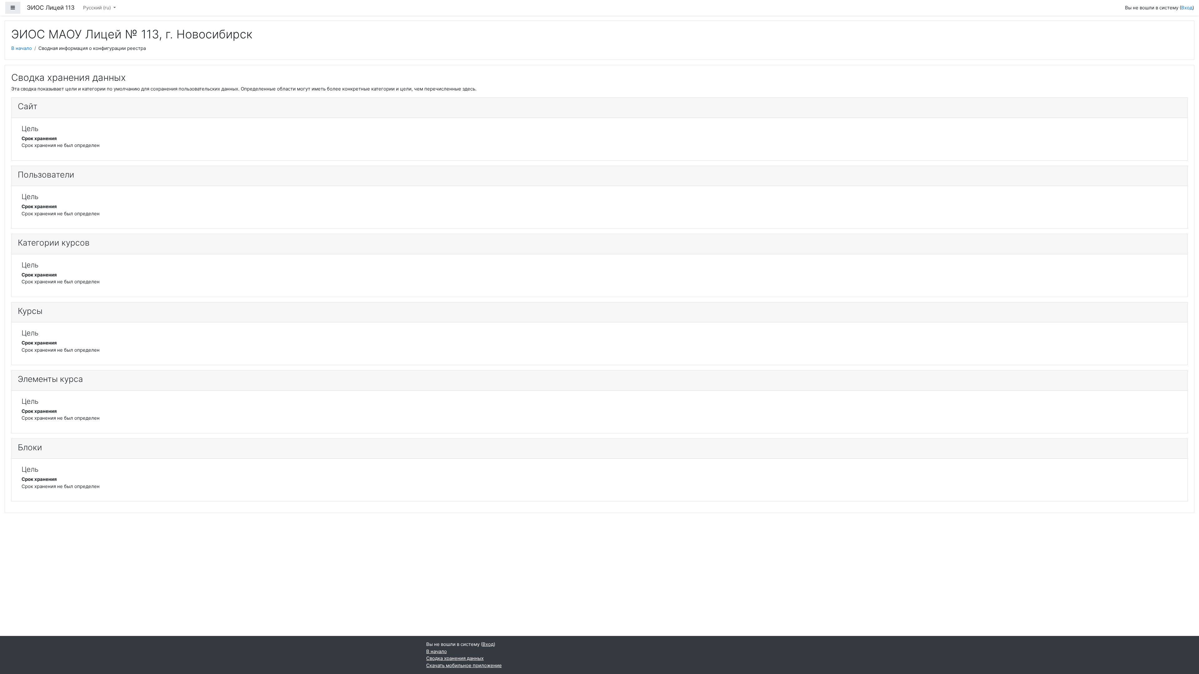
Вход (1186, 8)
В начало (21, 48)
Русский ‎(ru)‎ (97, 8)
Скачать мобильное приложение (464, 665)
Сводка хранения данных (455, 658)
